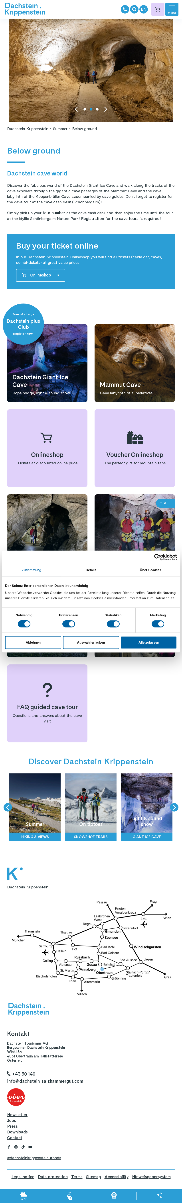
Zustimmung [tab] (32, 570)
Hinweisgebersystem (151, 1176)
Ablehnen (33, 642)
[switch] (68, 623)
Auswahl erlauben (91, 642)
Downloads (17, 1132)
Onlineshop (40, 275)
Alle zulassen (148, 642)
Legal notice (23, 1176)
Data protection (53, 1176)
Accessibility (117, 1176)
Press (12, 1126)
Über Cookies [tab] (150, 570)
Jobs (11, 1120)
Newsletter (17, 1114)
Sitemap (93, 1176)
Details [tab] (91, 570)
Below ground (84, 128)
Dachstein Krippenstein (27, 128)
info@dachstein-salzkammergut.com (45, 1081)
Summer (60, 128)
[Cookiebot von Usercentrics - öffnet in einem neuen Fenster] (157, 557)
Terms (77, 1176)
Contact (14, 1137)
